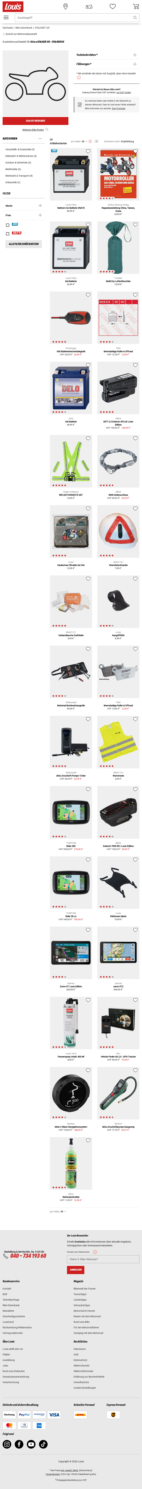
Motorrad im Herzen (84, 1310)
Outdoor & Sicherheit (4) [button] (18, 162)
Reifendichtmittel (71, 1197)
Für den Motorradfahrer (86, 1327)
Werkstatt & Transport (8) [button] (19, 175)
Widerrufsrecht (82, 1365)
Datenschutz (80, 1360)
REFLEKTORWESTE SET (71, 495)
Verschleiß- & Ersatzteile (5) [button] (20, 149)
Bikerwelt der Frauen (85, 1288)
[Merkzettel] (112, 6)
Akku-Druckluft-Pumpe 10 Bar (71, 775)
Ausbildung (9, 1360)
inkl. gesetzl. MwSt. (69, 1470)
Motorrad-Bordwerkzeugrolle (71, 705)
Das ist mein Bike (35, 120)
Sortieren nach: (112, 141)
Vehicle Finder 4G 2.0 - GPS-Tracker (118, 1056)
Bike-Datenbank (11, 1305)
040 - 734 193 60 (28, 1256)
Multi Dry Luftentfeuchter (118, 281)
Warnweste (118, 775)
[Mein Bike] (89, 6)
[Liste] (96, 141)
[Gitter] (90, 141)
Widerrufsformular (83, 1371)
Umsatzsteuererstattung (16, 1376)
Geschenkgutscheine (14, 1316)
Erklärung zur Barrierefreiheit (89, 1376)
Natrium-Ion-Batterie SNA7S (71, 208)
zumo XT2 (118, 986)
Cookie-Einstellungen (85, 1387)
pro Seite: (76, 141)
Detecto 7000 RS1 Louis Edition (118, 846)
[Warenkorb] (135, 6)
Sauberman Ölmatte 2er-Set (71, 565)
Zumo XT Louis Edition (71, 986)
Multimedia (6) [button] (13, 169)
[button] (135, 17)
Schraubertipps (82, 1305)
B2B (5, 1294)
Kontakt (7, 1288)
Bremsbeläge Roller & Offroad (118, 351)
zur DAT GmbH (124, 92)
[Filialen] (65, 6)
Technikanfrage (11, 1299)
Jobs (5, 1365)
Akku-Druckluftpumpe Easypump (118, 1127)
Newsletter (8, 1310)
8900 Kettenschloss (118, 495)
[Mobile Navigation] (6, 17)
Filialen (6, 1354)
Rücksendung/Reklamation (17, 1327)
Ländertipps (80, 1299)
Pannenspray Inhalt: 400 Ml (71, 1056)
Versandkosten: (53, 1474)
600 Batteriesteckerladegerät (71, 351)
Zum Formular (118, 108)
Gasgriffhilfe (118, 635)
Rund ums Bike (82, 1322)
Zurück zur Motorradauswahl (21, 34)
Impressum (80, 1349)
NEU (15, 224)
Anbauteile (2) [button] (12, 182)
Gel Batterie (71, 421)
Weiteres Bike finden (33, 129)
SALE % (17, 233)
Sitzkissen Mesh (118, 916)
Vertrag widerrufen (13, 1333)
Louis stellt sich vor (13, 1349)
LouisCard (8, 1322)
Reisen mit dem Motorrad (87, 1316)
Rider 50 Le (70, 916)
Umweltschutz (81, 1382)
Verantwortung (11, 1382)
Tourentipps (80, 1294)
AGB (76, 1354)
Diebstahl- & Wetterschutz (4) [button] (21, 156)
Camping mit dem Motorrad (88, 1333)
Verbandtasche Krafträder (71, 635)
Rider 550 (71, 846)
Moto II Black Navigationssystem (71, 1127)
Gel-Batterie (71, 281)
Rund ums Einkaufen (14, 1371)
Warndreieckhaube (118, 565)
